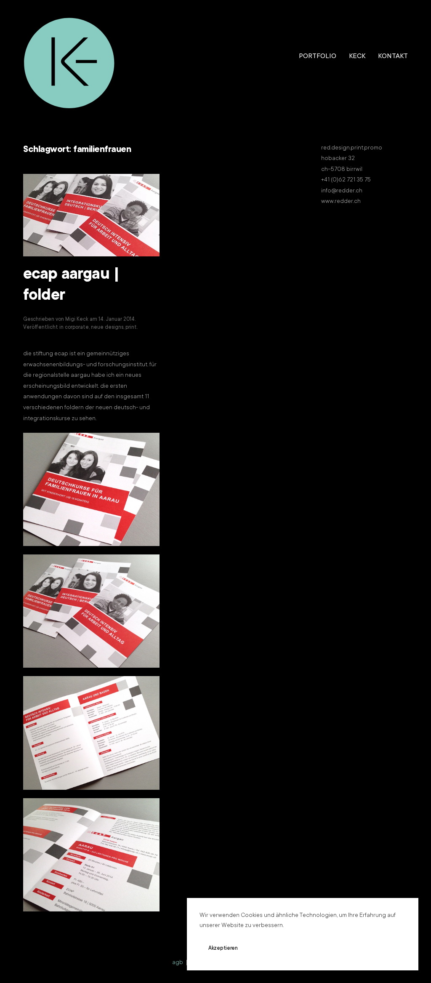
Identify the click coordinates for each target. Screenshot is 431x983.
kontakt (393, 56)
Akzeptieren (223, 948)
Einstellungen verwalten (337, 948)
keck (357, 56)
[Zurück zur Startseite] (69, 56)
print (131, 327)
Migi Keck (76, 319)
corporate (77, 327)
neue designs (107, 327)
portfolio (317, 56)
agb (177, 962)
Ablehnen (273, 948)
